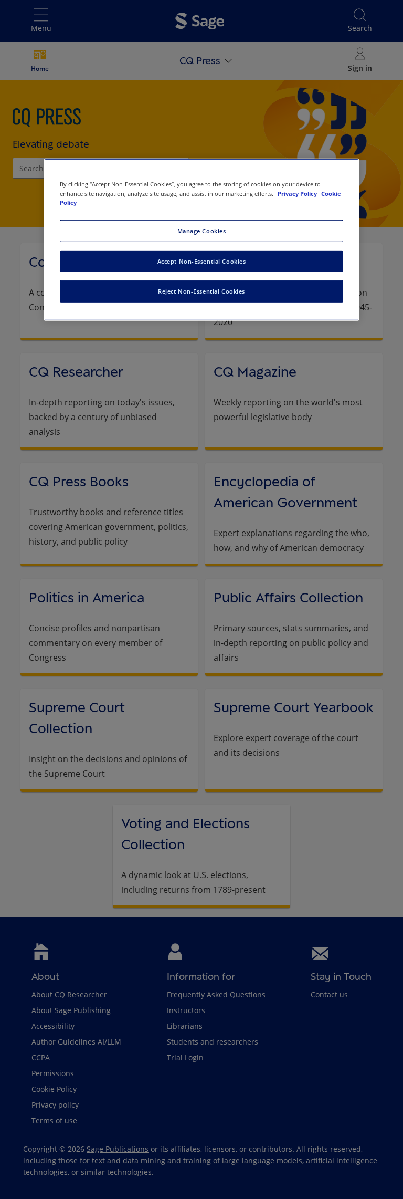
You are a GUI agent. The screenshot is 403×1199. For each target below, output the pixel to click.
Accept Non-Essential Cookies (201, 261)
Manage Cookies (201, 230)
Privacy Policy (298, 193)
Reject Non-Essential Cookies (201, 291)
